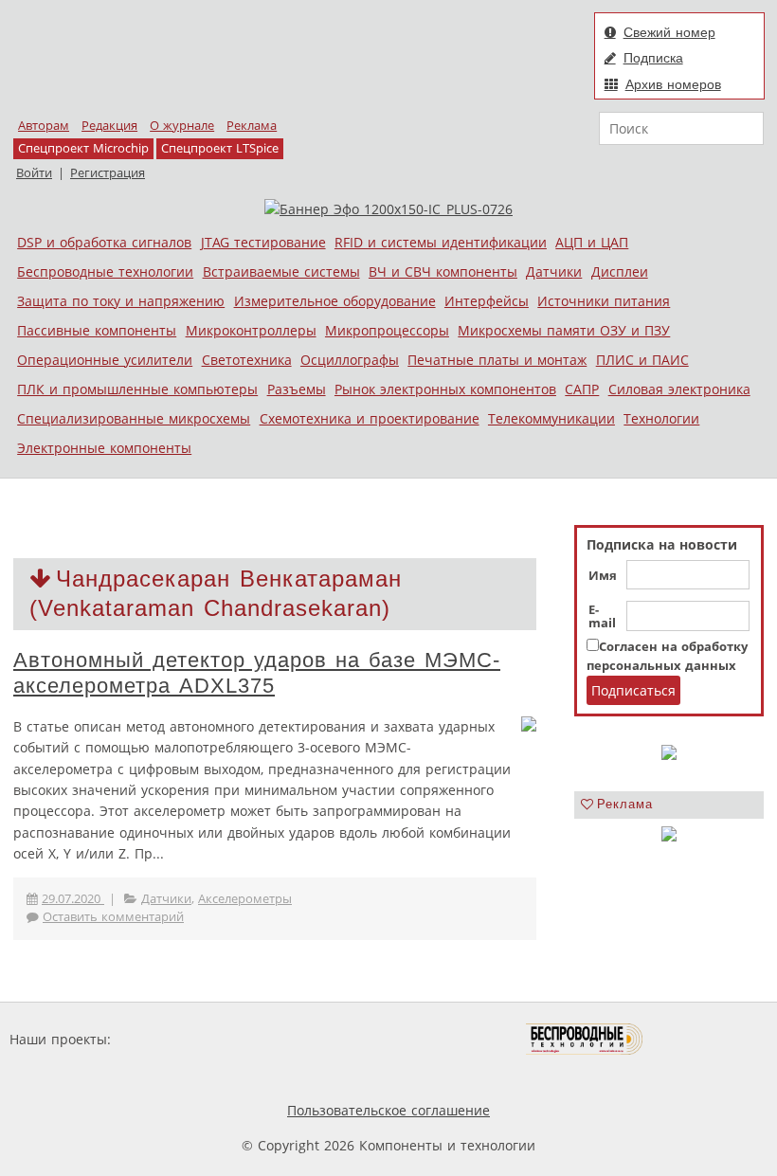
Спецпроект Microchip (83, 148)
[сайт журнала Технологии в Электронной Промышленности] (297, 1039)
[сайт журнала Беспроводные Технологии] (585, 1039)
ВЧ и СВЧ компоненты (443, 271)
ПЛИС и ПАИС (642, 360)
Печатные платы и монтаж (497, 360)
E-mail (602, 617)
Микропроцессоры (387, 330)
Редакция (109, 126)
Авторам (43, 126)
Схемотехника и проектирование (369, 418)
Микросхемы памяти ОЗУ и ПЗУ (564, 330)
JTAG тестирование (263, 242)
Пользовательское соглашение (388, 1110)
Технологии (661, 418)
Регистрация (107, 173)
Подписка (653, 57)
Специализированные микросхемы (133, 418)
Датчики (554, 271)
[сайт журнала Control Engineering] (711, 1039)
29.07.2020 (73, 899)
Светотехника (247, 360)
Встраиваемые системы (281, 271)
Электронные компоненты (104, 448)
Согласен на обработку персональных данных (667, 656)
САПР (582, 389)
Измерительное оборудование (335, 301)
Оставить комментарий (113, 917)
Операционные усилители (104, 360)
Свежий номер (669, 32)
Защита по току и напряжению (121, 301)
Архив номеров (673, 84)
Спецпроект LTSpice (220, 148)
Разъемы (296, 389)
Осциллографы (349, 360)
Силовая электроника (679, 389)
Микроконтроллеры (251, 330)
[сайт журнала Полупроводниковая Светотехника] (437, 1039)
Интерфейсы (486, 301)
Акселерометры (245, 899)
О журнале (182, 126)
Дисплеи (619, 271)
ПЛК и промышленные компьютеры (137, 389)
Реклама (251, 126)
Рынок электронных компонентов (445, 389)
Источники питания (603, 301)
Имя (602, 576)
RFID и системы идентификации (440, 242)
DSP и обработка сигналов (104, 242)
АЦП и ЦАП (591, 242)
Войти (34, 173)
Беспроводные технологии (105, 271)
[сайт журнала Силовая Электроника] (176, 1039)
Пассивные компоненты (96, 330)
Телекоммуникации (551, 418)
